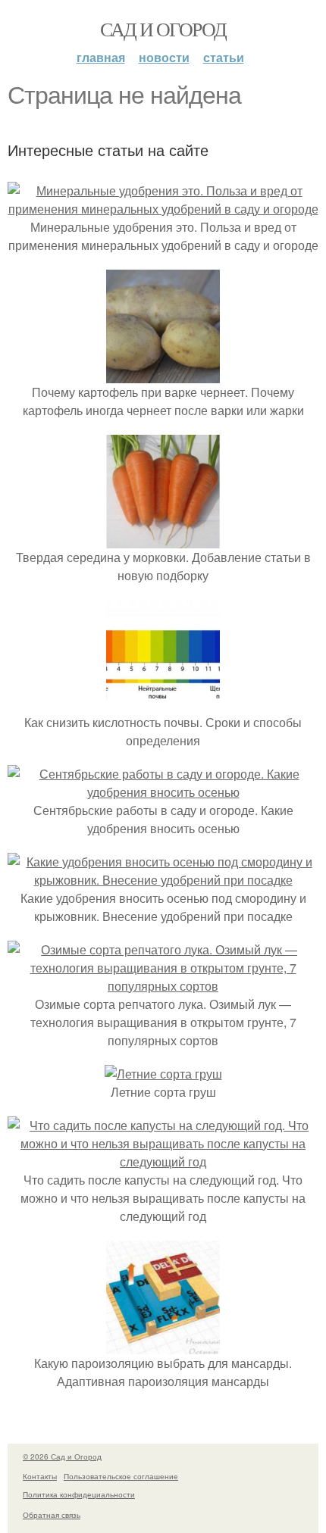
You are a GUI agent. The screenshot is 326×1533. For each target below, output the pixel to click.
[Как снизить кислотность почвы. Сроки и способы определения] (163, 704)
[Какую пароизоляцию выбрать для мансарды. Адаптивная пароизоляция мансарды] (163, 1344)
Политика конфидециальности (79, 1494)
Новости (164, 57)
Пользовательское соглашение (121, 1476)
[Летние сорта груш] (163, 1073)
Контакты (40, 1476)
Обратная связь (51, 1515)
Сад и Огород (163, 29)
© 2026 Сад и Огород (62, 1456)
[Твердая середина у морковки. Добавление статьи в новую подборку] (163, 539)
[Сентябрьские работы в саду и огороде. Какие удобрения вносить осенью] (163, 792)
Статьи (223, 57)
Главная (101, 57)
